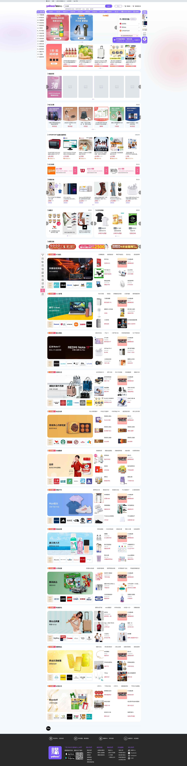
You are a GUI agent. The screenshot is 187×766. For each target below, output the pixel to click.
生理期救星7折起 (122, 568)
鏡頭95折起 (98, 333)
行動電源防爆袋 (125, 333)
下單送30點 (107, 686)
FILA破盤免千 (125, 490)
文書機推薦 (101, 254)
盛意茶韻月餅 (126, 411)
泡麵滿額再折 (124, 686)
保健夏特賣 (99, 450)
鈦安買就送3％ (100, 372)
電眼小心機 (128, 529)
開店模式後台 (122, 755)
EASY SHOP (78, 8)
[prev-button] (47, 247)
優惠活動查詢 (101, 755)
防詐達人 (128, 254)
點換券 (51, 11)
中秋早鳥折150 (116, 411)
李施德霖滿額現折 (135, 568)
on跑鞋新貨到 (136, 490)
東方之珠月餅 (136, 411)
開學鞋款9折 (96, 490)
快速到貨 (72, 11)
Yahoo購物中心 (54, 6)
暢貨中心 (65, 11)
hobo (83, 8)
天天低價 (80, 11)
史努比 (87, 8)
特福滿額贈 (128, 372)
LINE (132, 758)
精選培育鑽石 (127, 647)
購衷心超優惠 (101, 752)
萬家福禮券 (137, 647)
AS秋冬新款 (117, 607)
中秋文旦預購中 (105, 411)
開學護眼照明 (136, 293)
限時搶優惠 (100, 529)
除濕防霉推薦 (100, 568)
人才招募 (110, 755)
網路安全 (89, 752)
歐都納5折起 (115, 490)
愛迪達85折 (106, 490)
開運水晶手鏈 (98, 607)
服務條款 (89, 757)
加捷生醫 (127, 450)
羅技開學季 (137, 254)
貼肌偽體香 (137, 529)
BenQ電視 (101, 293)
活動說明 (137, 135)
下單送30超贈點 (135, 686)
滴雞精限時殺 (118, 450)
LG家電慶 (127, 293)
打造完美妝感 (109, 529)
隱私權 (89, 755)
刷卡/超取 (102, 11)
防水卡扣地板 (118, 372)
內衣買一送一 (127, 607)
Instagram (134, 755)
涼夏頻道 (87, 11)
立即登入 (133, 19)
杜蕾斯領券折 (136, 450)
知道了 (137, 40)
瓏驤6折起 (99, 647)
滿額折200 (137, 372)
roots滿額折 (108, 607)
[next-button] (139, 247)
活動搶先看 (119, 529)
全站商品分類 (122, 759)
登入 (118, 6)
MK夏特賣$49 (108, 647)
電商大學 (121, 750)
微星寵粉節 (110, 254)
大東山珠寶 (118, 647)
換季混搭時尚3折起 (69, 8)
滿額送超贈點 (108, 450)
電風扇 (108, 293)
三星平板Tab (115, 333)
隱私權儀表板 (90, 762)
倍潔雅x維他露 (90, 568)
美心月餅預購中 (93, 411)
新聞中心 (133, 750)
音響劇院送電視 (117, 293)
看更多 (144, 35)
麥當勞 (91, 8)
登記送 (58, 11)
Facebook (133, 753)
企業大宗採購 (111, 752)
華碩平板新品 (119, 254)
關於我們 (89, 750)
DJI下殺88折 (136, 333)
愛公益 (116, 11)
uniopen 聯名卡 (127, 11)
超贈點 (137, 11)
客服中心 (110, 750)
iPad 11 (107, 333)
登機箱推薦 (137, 607)
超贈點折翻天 (101, 750)
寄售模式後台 (122, 752)
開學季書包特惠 (111, 568)
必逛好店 (94, 11)
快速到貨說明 (122, 757)
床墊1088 (109, 372)
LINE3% (99, 686)
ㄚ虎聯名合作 (111, 757)
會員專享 (109, 11)
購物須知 (89, 759)
